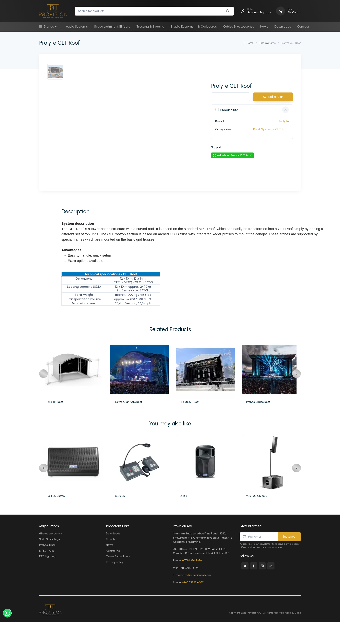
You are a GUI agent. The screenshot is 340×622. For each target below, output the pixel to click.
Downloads (282, 26)
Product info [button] (229, 110)
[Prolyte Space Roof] (272, 369)
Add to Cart (275, 97)
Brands (49, 26)
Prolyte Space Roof (258, 402)
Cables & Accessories (238, 26)
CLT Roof (282, 129)
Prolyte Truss (47, 545)
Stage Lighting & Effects (112, 26)
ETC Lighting (47, 556)
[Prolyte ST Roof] (206, 369)
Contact (303, 26)
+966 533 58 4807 (193, 582)
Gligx (298, 612)
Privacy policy (114, 562)
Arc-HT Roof (55, 402)
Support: (216, 147)
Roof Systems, (263, 129)
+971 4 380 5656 (192, 560)
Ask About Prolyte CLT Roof (234, 155)
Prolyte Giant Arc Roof (128, 402)
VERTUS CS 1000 (256, 496)
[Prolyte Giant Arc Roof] (140, 369)
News (264, 26)
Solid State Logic (50, 539)
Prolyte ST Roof (190, 402)
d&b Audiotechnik (50, 533)
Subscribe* (289, 536)
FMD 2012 (120, 496)
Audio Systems (77, 26)
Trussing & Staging (150, 26)
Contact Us (113, 550)
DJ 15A (184, 496)
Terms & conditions (118, 556)
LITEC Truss (46, 550)
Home (250, 43)
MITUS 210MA (56, 496)
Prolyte (284, 121)
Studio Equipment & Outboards (194, 26)
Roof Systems (267, 43)
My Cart (293, 11)
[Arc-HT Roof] (73, 369)
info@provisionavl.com (196, 575)
